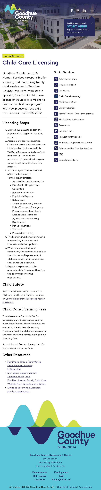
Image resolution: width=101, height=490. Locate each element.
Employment (61, 472)
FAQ (61, 475)
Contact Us (58, 466)
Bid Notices (39, 475)
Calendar (39, 479)
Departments (39, 472)
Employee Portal (61, 479)
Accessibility (85, 487)
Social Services (13, 56)
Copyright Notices (67, 487)
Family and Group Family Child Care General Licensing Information (24, 365)
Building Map (43, 466)
